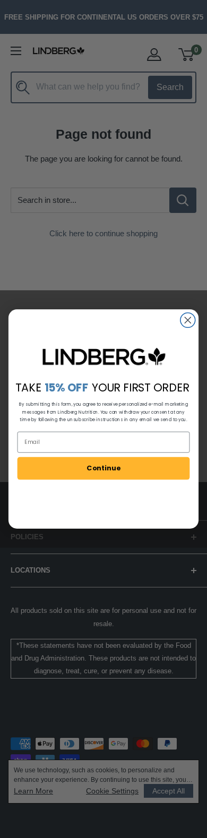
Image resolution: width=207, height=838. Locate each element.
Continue (103, 468)
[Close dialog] (187, 320)
